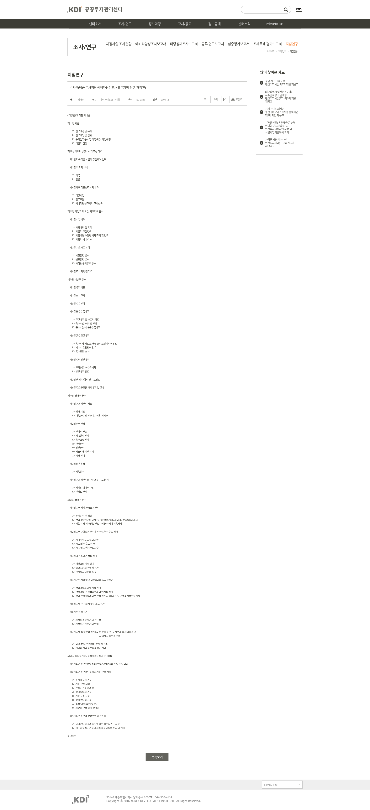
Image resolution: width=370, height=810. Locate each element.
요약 (216, 99)
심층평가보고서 (238, 44)
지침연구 (292, 44)
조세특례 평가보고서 (267, 44)
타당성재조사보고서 (184, 44)
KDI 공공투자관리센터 (94, 9)
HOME (270, 51)
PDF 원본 (224, 99)
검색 (286, 9)
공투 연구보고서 (213, 44)
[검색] (266, 9)
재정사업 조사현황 (118, 44)
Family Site (270, 785)
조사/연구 (282, 51)
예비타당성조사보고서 (150, 44)
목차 (206, 99)
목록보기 (157, 757)
